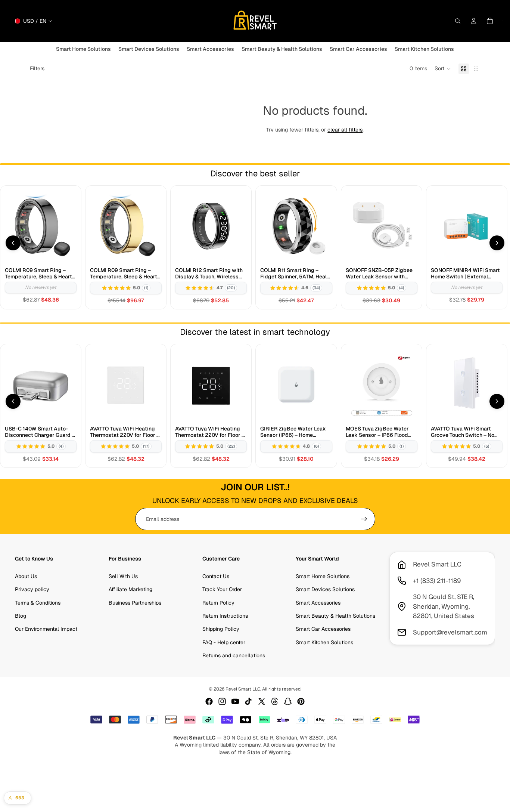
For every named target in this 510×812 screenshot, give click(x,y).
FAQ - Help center (223, 642)
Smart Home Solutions (322, 576)
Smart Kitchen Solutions (324, 642)
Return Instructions (225, 615)
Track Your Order (222, 589)
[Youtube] (235, 701)
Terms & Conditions (37, 602)
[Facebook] (209, 701)
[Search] (458, 21)
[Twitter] (261, 701)
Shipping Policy (220, 629)
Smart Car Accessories (323, 629)
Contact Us (215, 576)
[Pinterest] (300, 701)
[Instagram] (222, 701)
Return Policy (218, 602)
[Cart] (490, 21)
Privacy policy (32, 589)
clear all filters (345, 129)
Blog (20, 615)
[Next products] (496, 242)
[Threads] (274, 701)
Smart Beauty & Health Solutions (335, 615)
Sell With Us (123, 576)
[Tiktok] (248, 701)
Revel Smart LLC (243, 689)
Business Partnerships (135, 602)
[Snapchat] (287, 701)
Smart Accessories (318, 602)
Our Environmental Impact (46, 629)
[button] (443, 69)
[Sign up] (364, 519)
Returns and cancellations (233, 655)
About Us (26, 576)
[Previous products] (13, 242)
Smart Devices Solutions (325, 589)
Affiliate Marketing (130, 589)
